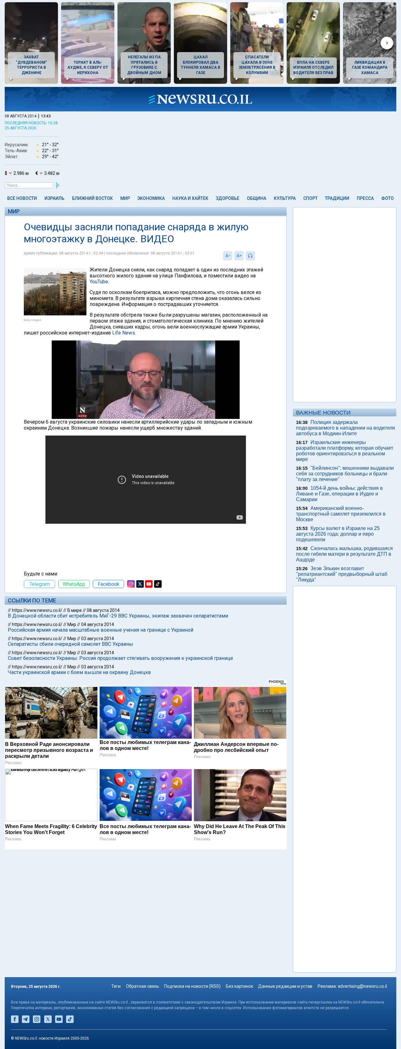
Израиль (54, 198)
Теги (116, 986)
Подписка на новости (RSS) (192, 986)
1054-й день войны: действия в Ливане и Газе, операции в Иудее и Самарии (339, 493)
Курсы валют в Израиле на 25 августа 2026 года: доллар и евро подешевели (338, 534)
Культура (285, 198)
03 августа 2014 (97, 638)
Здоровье (227, 198)
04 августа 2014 (97, 624)
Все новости (22, 198)
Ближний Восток (92, 198)
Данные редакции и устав (285, 986)
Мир (125, 198)
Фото (387, 198)
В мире (74, 610)
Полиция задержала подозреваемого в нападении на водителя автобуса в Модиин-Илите (345, 428)
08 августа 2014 (103, 610)
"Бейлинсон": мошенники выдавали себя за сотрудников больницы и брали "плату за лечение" (345, 473)
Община (256, 198)
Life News (123, 333)
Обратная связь (142, 986)
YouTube (99, 282)
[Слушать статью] (257, 255)
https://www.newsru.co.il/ (37, 610)
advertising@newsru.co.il (362, 986)
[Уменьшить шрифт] (227, 255)
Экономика (151, 198)
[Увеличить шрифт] (239, 255)
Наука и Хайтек (190, 198)
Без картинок (239, 986)
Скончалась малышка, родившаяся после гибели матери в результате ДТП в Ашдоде (344, 554)
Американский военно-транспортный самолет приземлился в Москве (341, 514)
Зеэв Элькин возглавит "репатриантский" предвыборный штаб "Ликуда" (341, 574)
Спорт (310, 198)
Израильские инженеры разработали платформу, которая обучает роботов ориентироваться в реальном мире (344, 451)
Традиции (337, 198)
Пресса (365, 198)
